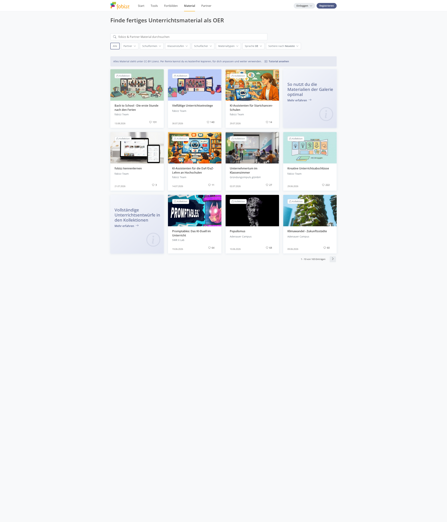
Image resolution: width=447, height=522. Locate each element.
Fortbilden (171, 6)
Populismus (237, 231)
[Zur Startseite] (120, 6)
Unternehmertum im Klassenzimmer (243, 170)
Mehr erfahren (297, 100)
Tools (154, 6)
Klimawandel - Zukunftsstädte (307, 231)
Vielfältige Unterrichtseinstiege (192, 105)
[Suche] (114, 37)
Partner (206, 6)
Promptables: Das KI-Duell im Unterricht (191, 233)
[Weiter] (333, 259)
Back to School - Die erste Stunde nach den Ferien (136, 108)
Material (189, 6)
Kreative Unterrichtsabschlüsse (308, 168)
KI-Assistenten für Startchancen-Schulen (251, 108)
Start (141, 6)
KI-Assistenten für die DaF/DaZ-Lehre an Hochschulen (193, 170)
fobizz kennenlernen (128, 168)
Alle (115, 46)
